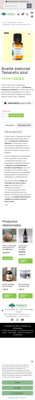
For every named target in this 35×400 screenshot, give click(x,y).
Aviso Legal (23, 397)
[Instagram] (17, 320)
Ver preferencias (17, 393)
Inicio (4, 22)
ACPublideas (17, 328)
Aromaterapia (11, 22)
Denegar (17, 388)
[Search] (29, 5)
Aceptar (17, 382)
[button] (32, 361)
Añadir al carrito (16, 115)
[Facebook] (12, 320)
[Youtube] (22, 320)
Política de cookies (13, 397)
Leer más (7, 258)
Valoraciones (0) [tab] (24, 125)
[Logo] (17, 305)
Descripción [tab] (10, 125)
